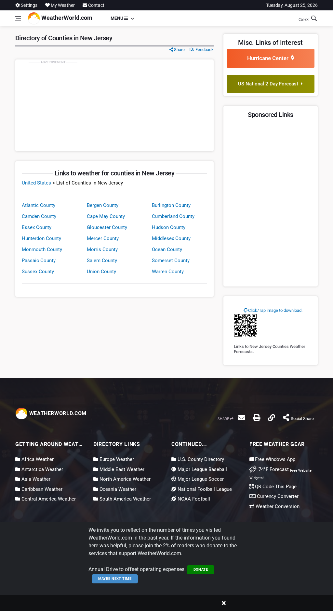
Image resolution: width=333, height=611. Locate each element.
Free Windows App (274, 459)
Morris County (102, 249)
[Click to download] (245, 325)
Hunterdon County (41, 238)
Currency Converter (277, 496)
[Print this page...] (256, 418)
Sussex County (38, 271)
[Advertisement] (114, 105)
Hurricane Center (269, 58)
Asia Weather (35, 479)
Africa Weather (37, 459)
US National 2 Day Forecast (269, 84)
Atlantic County (38, 205)
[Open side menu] (18, 18)
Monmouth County (42, 249)
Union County (101, 271)
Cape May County (106, 216)
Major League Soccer (200, 479)
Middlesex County (171, 238)
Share (179, 49)
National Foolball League (204, 489)
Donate (200, 569)
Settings (28, 5)
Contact (95, 5)
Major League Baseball (201, 469)
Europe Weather (116, 459)
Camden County (39, 216)
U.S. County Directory (200, 459)
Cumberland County (173, 216)
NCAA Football (193, 499)
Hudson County (168, 227)
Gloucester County (107, 227)
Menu (117, 18)
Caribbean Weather (41, 489)
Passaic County (39, 260)
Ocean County (167, 249)
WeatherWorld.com (66, 17)
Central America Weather (48, 499)
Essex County (36, 227)
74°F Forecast (273, 469)
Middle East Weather (121, 469)
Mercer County (103, 238)
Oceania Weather (117, 489)
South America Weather (124, 499)
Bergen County (102, 205)
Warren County (168, 271)
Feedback (204, 49)
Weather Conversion (277, 506)
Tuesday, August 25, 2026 (292, 5)
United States (36, 183)
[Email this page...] (241, 418)
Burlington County (171, 205)
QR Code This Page (275, 487)
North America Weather (124, 479)
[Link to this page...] (271, 418)
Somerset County (171, 260)
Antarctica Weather (41, 469)
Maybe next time (115, 579)
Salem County (102, 260)
